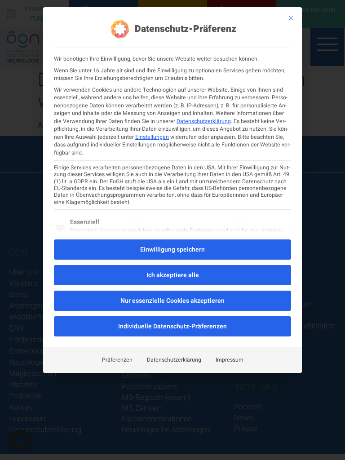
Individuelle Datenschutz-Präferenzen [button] (172, 326)
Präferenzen (117, 360)
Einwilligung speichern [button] (172, 249)
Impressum (229, 360)
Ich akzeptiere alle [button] (172, 275)
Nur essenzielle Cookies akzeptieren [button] (172, 300)
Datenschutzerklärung (204, 121)
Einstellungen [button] (152, 137)
